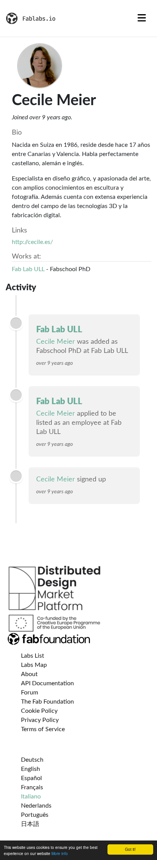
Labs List (32, 656)
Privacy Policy (40, 720)
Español (31, 778)
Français (32, 787)
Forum (29, 692)
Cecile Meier (55, 341)
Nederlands (36, 806)
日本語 (30, 824)
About (29, 674)
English (30, 769)
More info (59, 853)
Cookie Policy (39, 711)
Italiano (31, 796)
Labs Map (34, 665)
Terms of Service (43, 729)
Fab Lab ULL (28, 269)
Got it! (130, 849)
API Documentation (47, 683)
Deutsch (32, 760)
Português (34, 815)
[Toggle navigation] (142, 18)
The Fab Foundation (47, 702)
